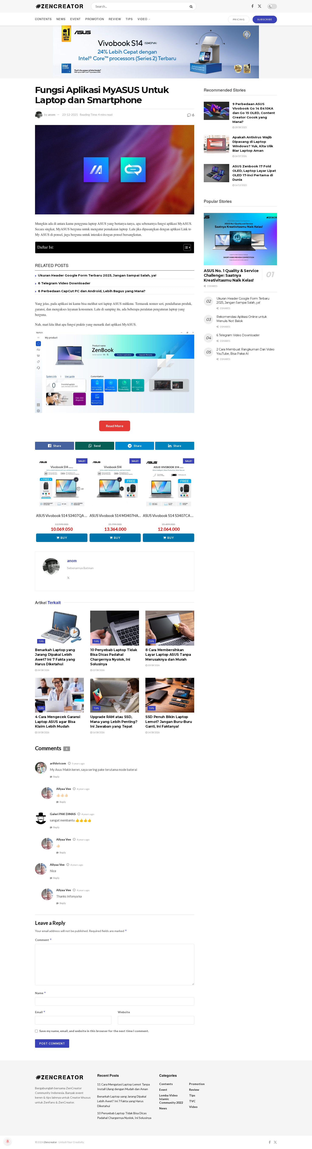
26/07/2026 (240, 156)
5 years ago (78, 763)
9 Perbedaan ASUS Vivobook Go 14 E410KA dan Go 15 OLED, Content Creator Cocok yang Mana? (253, 113)
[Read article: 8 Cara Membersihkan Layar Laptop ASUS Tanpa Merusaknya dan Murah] (169, 628)
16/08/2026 (98, 732)
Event (75, 19)
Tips (129, 19)
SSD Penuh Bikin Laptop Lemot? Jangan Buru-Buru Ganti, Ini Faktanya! (168, 721)
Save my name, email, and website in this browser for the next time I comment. (94, 1031)
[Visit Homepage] (59, 6)
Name (40, 993)
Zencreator (50, 1142)
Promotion (94, 19)
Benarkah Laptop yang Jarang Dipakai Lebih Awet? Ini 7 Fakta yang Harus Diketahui (121, 1101)
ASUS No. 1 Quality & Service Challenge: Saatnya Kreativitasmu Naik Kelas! (231, 275)
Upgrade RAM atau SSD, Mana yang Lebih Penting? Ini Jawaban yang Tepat (113, 721)
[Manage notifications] (7, 1141)
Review (115, 19)
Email (40, 1012)
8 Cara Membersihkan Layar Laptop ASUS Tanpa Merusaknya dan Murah (168, 654)
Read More (114, 426)
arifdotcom (58, 763)
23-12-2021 (70, 114)
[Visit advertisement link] (156, 51)
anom (51, 114)
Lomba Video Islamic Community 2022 (171, 1098)
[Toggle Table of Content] (185, 247)
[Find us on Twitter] (259, 6)
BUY (63, 537)
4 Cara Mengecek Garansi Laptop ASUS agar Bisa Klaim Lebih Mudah (57, 721)
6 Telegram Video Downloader (64, 283)
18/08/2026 (43, 732)
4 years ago (83, 789)
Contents (43, 19)
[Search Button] (192, 6)
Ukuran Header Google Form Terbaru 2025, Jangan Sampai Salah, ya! (97, 275)
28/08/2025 (240, 127)
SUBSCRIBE (264, 19)
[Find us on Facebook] (252, 6)
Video (142, 19)
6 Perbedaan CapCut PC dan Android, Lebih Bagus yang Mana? (91, 291)
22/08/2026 (98, 670)
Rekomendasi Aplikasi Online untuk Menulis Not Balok (241, 319)
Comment (43, 940)
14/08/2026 (153, 732)
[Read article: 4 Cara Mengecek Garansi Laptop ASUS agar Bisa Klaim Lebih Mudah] (59, 695)
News (61, 19)
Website (124, 1012)
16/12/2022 (240, 185)
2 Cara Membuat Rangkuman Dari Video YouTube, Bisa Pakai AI (245, 351)
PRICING (239, 19)
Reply (56, 776)
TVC (192, 1101)
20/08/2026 (153, 665)
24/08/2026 (43, 670)
